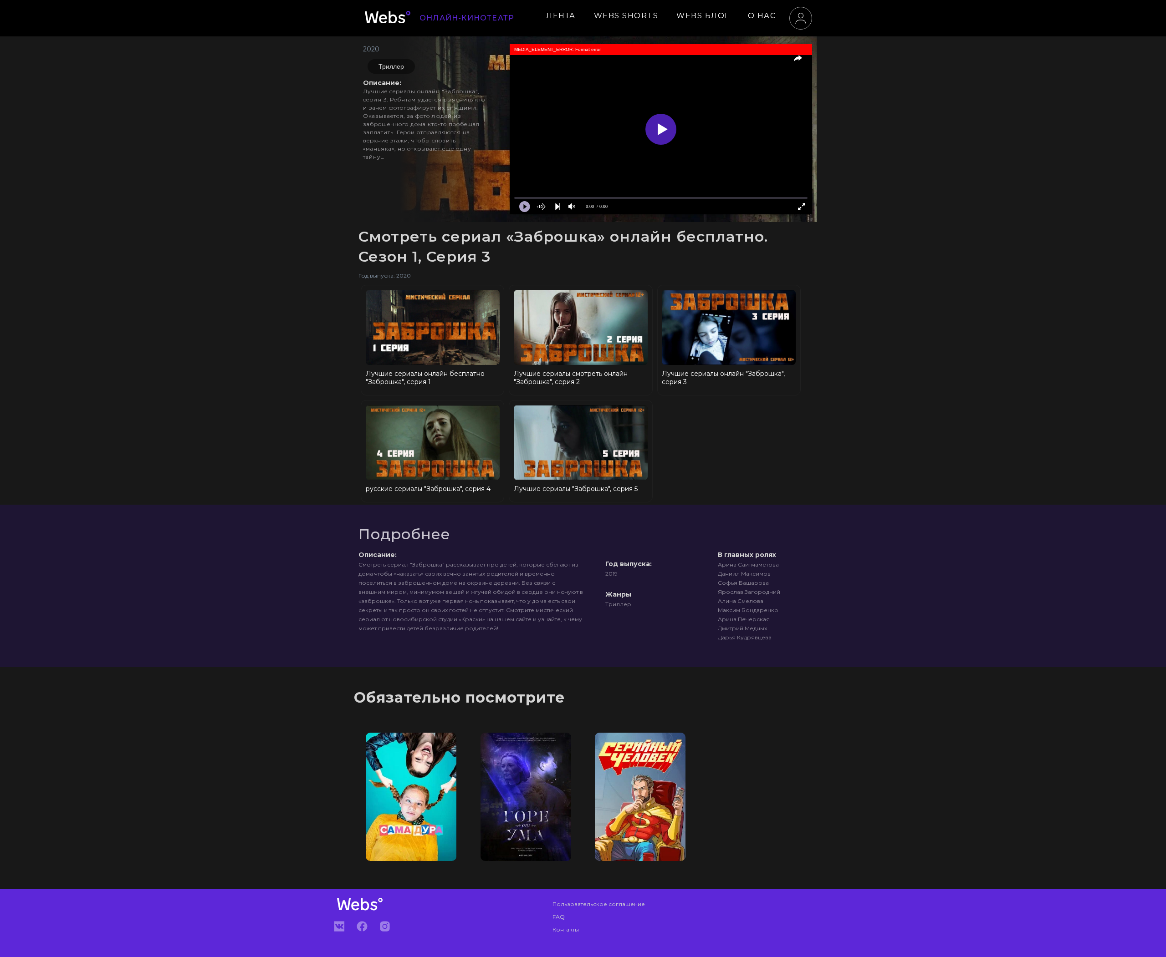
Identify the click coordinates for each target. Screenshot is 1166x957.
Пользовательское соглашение (598, 904)
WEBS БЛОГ (703, 15)
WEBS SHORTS (626, 15)
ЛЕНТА (561, 15)
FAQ (558, 916)
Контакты (565, 929)
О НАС (762, 15)
